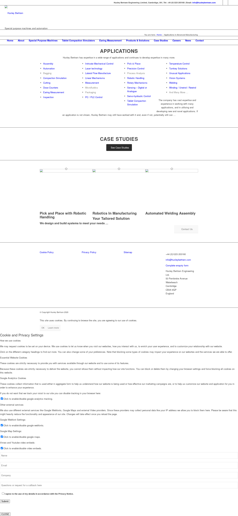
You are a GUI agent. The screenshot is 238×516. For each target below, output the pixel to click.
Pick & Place (133, 63)
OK (42, 327)
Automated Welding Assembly (170, 213)
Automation (49, 68)
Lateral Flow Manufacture (98, 73)
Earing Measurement (53, 92)
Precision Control (135, 68)
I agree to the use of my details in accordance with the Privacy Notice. (39, 493)
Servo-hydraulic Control (139, 96)
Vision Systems (177, 78)
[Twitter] (225, 2)
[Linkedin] (220, 2)
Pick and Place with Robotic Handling (63, 215)
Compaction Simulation (55, 78)
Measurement (92, 82)
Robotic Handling (135, 78)
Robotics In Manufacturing (115, 213)
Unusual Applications (179, 73)
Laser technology (93, 68)
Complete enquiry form (177, 265)
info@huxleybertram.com (204, 2)
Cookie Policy (47, 252)
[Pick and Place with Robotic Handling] (66, 171)
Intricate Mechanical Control (99, 63)
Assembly (48, 63)
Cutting (46, 82)
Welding (173, 82)
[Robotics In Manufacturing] (119, 171)
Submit (5, 501)
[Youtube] (230, 2)
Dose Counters (50, 87)
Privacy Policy (89, 252)
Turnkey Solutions (178, 68)
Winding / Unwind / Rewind (182, 87)
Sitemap (128, 252)
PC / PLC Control (93, 97)
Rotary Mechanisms (137, 82)
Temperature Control (179, 63)
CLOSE (5, 514)
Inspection (48, 97)
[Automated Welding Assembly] (171, 171)
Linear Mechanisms (95, 78)
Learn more (53, 327)
